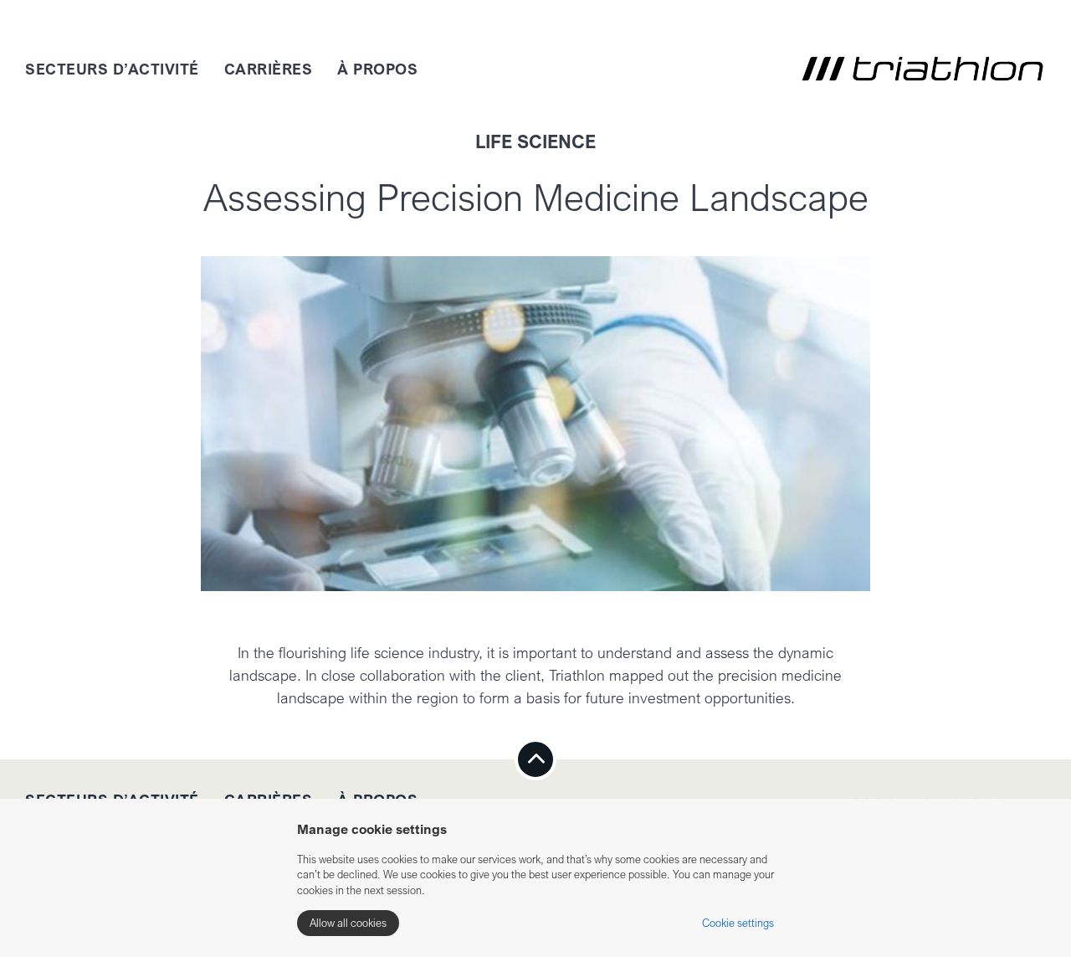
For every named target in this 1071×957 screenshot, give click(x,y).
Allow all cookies (348, 922)
